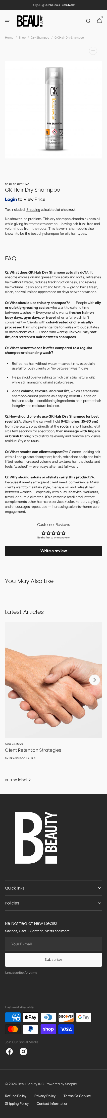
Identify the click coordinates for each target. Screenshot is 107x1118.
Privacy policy (44, 1096)
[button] (7, 20)
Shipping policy (17, 1103)
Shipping (33, 209)
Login (11, 199)
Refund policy (15, 1096)
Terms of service (77, 1096)
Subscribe (53, 959)
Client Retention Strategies (33, 750)
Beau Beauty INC (31, 1084)
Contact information (52, 1103)
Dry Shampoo (40, 37)
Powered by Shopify (61, 1084)
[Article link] (53, 697)
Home (9, 37)
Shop (22, 37)
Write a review (53, 550)
